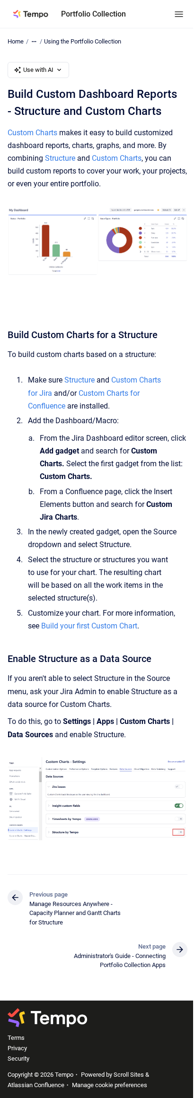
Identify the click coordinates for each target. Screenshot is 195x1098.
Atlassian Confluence (36, 1085)
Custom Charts (32, 132)
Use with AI (38, 69)
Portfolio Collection (93, 13)
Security (18, 1058)
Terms (16, 1037)
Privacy (17, 1048)
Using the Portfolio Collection (82, 41)
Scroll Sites (129, 1074)
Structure (61, 158)
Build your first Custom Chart (89, 625)
